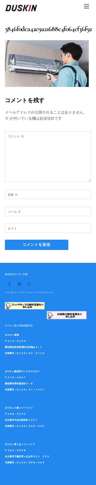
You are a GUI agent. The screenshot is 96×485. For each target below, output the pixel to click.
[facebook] (9, 283)
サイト (12, 228)
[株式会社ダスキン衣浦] (21, 10)
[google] (29, 283)
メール (14, 212)
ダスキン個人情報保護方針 (19, 325)
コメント (16, 136)
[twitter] (19, 283)
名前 (13, 194)
